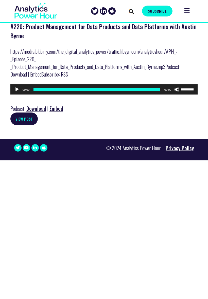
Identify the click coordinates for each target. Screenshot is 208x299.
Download (36, 108)
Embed (56, 108)
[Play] (17, 89)
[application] (104, 89)
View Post (24, 119)
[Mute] (176, 89)
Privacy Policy (180, 148)
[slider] (188, 89)
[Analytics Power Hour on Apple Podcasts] (112, 11)
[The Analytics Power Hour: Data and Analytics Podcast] (35, 11)
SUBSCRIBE (157, 11)
